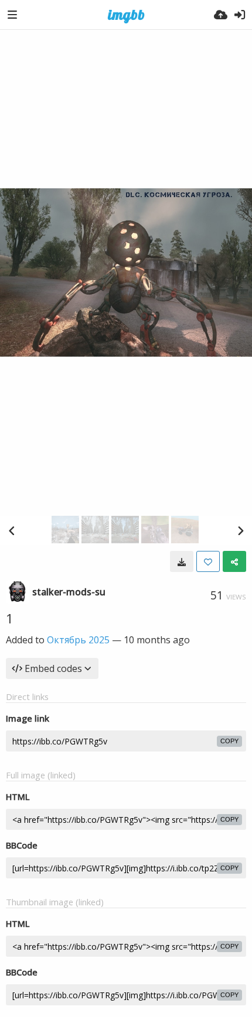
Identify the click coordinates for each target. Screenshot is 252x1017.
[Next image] (240, 530)
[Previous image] (11, 530)
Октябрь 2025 (78, 639)
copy (229, 740)
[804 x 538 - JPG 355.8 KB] (181, 561)
